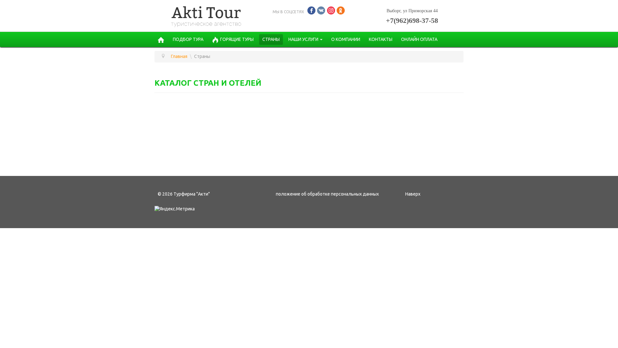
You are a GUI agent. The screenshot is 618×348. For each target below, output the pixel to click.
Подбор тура (188, 39)
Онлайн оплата (419, 39)
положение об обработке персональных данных (327, 194)
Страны (271, 39)
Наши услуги (303, 39)
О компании (345, 39)
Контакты (380, 39)
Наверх (412, 194)
